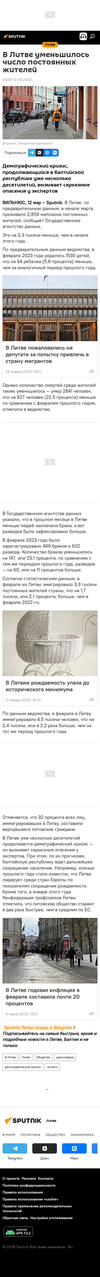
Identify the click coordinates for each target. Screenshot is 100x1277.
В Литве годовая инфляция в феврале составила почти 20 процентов (42, 997)
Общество (43, 1057)
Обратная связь (15, 1218)
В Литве (10, 1057)
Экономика (82, 1134)
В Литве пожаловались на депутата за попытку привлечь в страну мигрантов (47, 354)
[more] (91, 371)
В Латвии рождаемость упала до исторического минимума (47, 686)
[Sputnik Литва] (15, 38)
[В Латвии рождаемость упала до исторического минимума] (50, 643)
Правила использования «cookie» (30, 1199)
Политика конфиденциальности (29, 1185)
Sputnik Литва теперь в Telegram (38, 1027)
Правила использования (23, 1192)
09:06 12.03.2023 (17, 79)
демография (65, 1057)
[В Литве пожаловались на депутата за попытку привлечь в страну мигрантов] (50, 308)
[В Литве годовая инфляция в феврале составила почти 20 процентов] (50, 950)
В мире (9, 1134)
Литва (26, 1057)
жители (52, 1067)
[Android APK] (18, 1232)
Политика (30, 1134)
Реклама (29, 1178)
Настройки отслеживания (51, 1218)
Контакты (46, 1178)
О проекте (11, 1178)
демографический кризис (23, 1067)
